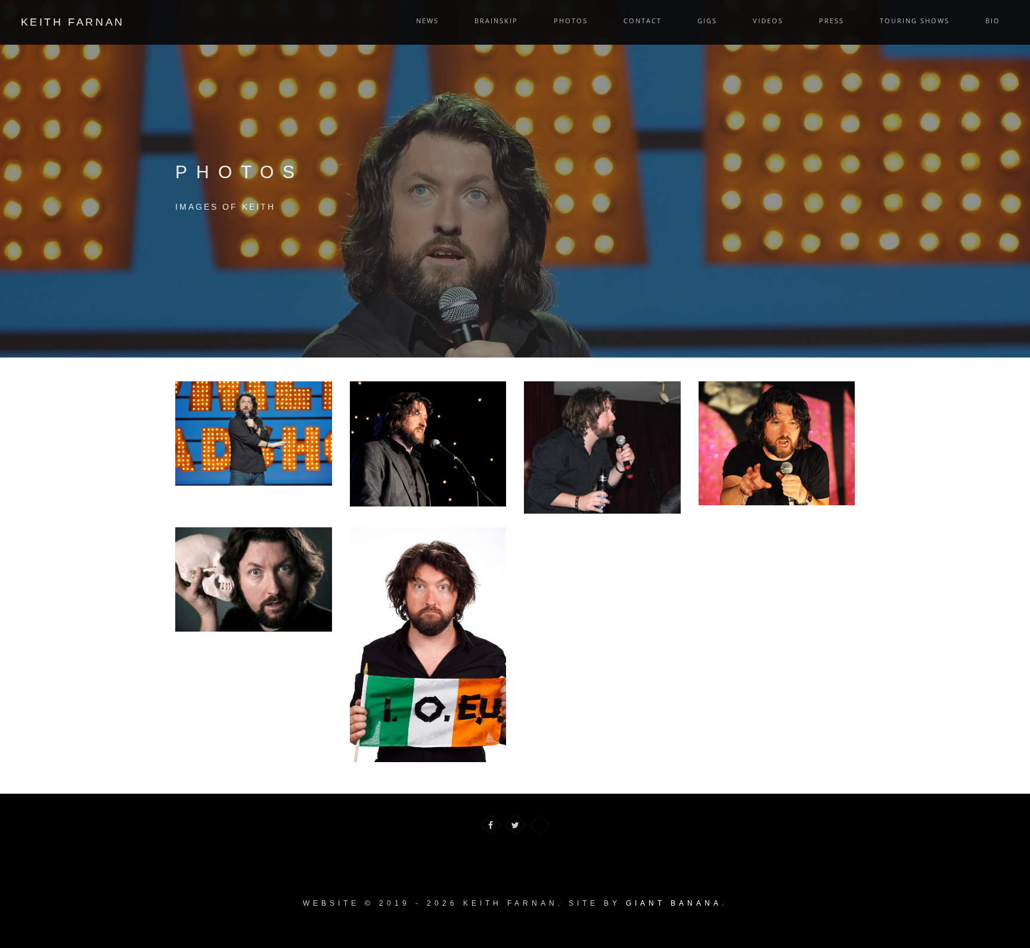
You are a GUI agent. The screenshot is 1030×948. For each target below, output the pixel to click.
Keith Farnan (73, 22)
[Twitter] (515, 825)
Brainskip (496, 20)
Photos (571, 20)
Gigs (707, 20)
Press (831, 20)
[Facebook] (490, 825)
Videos (768, 20)
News (427, 20)
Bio (992, 20)
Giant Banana (674, 903)
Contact (642, 20)
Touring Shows (915, 20)
